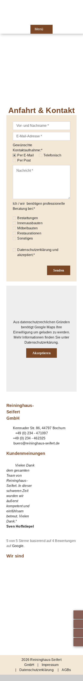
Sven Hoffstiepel (20, 526)
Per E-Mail (25, 155)
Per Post (24, 160)
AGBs (66, 670)
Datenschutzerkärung (41, 342)
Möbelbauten (27, 228)
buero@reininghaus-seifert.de (36, 443)
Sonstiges (25, 238)
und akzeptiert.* (37, 252)
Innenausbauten (29, 223)
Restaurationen (29, 233)
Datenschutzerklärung (34, 250)
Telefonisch (52, 155)
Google (17, 546)
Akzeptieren (41, 353)
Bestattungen (27, 218)
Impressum (50, 665)
